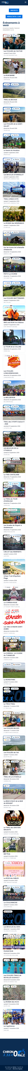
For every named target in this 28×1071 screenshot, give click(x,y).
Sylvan (14, 1067)
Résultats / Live (14, 16)
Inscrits (14, 10)
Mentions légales (17, 1069)
